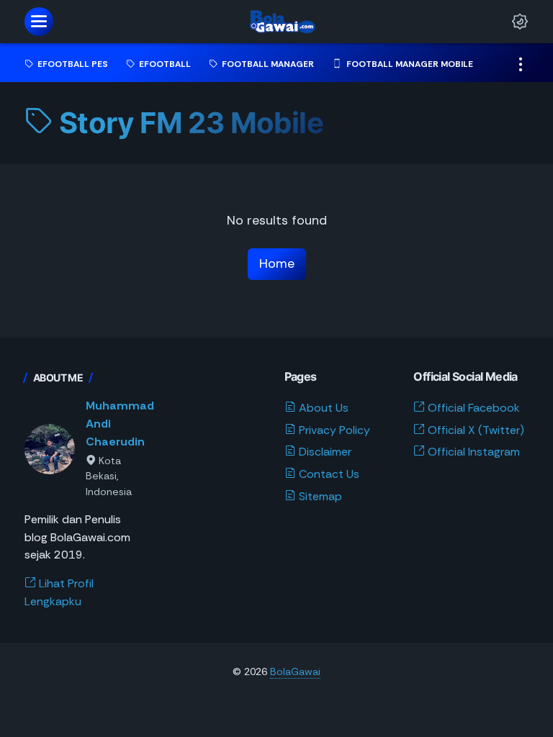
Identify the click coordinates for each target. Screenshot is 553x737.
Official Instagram (472, 451)
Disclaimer (323, 451)
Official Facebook (472, 407)
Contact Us (327, 473)
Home (277, 263)
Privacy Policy (333, 430)
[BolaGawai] (278, 21)
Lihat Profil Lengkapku (59, 592)
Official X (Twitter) (474, 430)
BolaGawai (295, 671)
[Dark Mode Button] (520, 21)
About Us (322, 407)
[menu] (38, 21)
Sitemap (319, 496)
